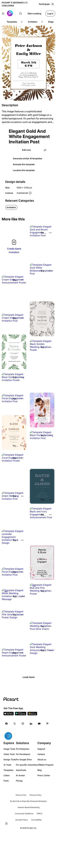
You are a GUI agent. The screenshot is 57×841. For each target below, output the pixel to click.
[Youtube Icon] (39, 724)
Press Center (43, 775)
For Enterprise (22, 749)
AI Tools (7, 765)
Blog (39, 770)
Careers (41, 754)
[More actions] (50, 233)
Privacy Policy (36, 795)
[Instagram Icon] (23, 724)
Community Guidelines (24, 813)
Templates (9, 770)
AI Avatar (20, 775)
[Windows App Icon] (32, 714)
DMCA (39, 813)
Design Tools (10, 759)
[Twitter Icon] (15, 724)
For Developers (23, 754)
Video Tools (9, 754)
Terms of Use (20, 795)
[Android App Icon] (20, 714)
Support (41, 749)
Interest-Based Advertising (28, 807)
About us (41, 759)
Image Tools (9, 749)
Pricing (19, 780)
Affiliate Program (45, 765)
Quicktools (21, 770)
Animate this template (24, 164)
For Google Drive (24, 759)
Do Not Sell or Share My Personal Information (28, 801)
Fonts (6, 780)
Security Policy (21, 820)
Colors (7, 775)
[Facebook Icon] (6, 724)
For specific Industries (26, 765)
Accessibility (36, 820)
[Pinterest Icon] (47, 724)
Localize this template (24, 170)
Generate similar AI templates (27, 158)
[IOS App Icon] (9, 714)
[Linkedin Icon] (31, 724)
